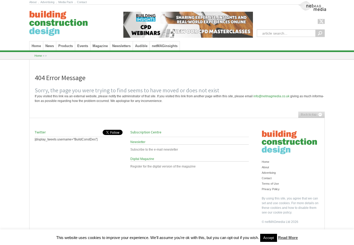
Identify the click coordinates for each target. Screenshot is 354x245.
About (33, 2)
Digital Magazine (142, 159)
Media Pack (65, 2)
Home (36, 46)
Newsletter (137, 142)
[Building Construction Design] (58, 21)
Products (65, 46)
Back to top (307, 115)
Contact (82, 2)
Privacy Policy (271, 189)
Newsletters (121, 46)
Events (82, 46)
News (49, 46)
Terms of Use (270, 183)
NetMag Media (308, 3)
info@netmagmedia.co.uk (271, 96)
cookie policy (282, 212)
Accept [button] (268, 238)
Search (320, 33)
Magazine (100, 46)
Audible (141, 46)
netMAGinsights (165, 46)
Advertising (47, 2)
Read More (288, 237)
